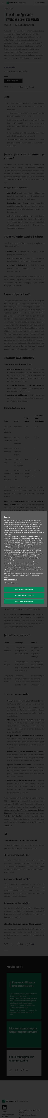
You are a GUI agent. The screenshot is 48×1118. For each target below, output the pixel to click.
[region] (24, 559)
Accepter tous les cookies (24, 595)
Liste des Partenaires (11, 583)
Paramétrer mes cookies (24, 601)
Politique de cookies (10, 580)
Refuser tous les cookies (24, 589)
